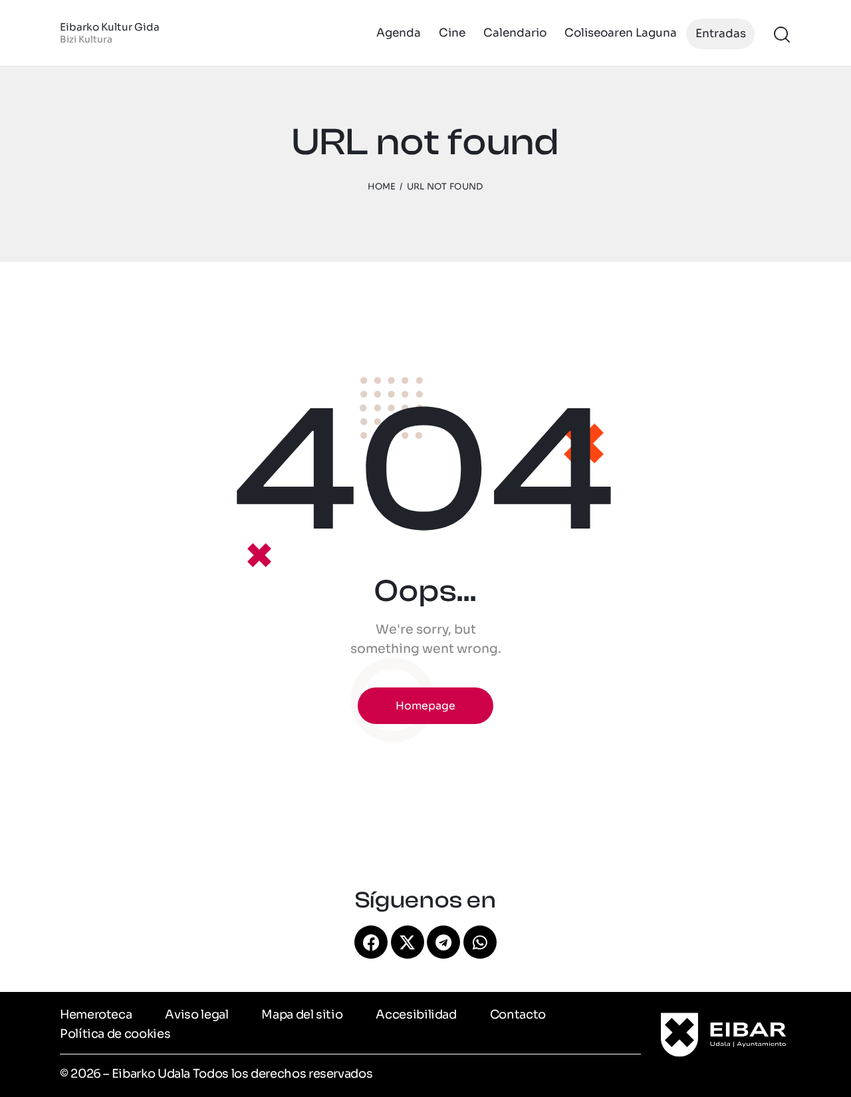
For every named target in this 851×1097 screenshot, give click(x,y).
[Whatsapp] (480, 942)
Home (382, 186)
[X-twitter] (407, 942)
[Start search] (782, 35)
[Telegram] (443, 942)
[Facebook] (371, 942)
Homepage (425, 706)
